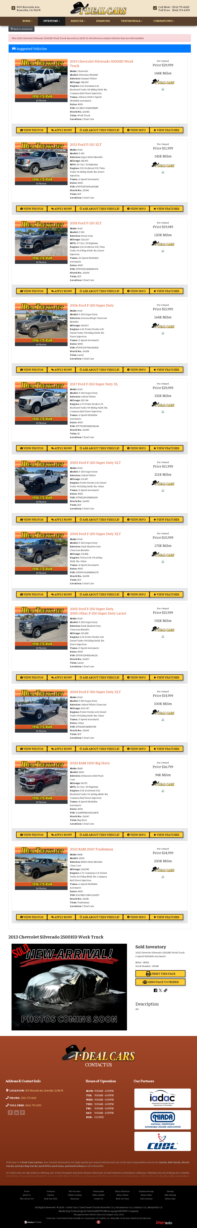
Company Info (163, 21)
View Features (168, 130)
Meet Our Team (122, 1198)
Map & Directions (122, 1191)
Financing (103, 21)
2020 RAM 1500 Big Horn (90, 762)
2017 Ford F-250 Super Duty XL (94, 383)
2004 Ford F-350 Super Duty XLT (95, 691)
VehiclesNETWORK (96, 1210)
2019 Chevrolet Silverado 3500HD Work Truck (101, 63)
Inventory (50, 21)
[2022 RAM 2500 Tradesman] (41, 866)
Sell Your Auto (74, 1191)
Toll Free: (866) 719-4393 (174, 10)
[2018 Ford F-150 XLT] (41, 240)
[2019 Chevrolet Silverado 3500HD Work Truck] (41, 78)
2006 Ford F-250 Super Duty (92, 305)
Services (77, 21)
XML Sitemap (170, 1195)
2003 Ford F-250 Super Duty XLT (95, 462)
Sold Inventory (146, 1198)
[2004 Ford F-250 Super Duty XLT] (41, 551)
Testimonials (131, 21)
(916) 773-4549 (28, 1097)
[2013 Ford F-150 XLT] (41, 162)
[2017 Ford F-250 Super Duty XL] (41, 401)
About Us (27, 1195)
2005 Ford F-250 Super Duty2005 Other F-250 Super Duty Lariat (98, 610)
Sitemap (170, 1191)
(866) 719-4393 (33, 1105)
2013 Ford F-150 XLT (86, 144)
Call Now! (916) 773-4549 (173, 7)
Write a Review (98, 1195)
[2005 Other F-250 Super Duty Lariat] (41, 626)
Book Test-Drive (50, 1198)
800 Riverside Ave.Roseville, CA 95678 (28, 8)
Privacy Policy (146, 1195)
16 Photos (41, 344)
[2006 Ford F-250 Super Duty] (41, 322)
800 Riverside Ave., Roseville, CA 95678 (44, 1090)
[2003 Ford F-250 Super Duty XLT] (41, 480)
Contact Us (98, 1198)
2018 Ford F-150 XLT (86, 222)
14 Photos (41, 501)
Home (26, 21)
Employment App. (146, 1191)
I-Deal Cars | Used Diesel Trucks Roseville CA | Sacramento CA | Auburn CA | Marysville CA (114, 1207)
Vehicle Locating (74, 1195)
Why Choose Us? (27, 1198)
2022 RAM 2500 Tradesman (91, 849)
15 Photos (41, 100)
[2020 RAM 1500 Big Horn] (41, 780)
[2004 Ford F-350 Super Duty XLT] (41, 709)
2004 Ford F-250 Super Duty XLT (95, 533)
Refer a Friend (122, 1195)
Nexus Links (170, 1198)
